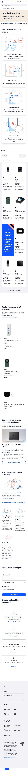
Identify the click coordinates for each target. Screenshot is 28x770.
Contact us (13, 666)
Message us (13, 652)
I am (3, 571)
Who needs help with (7, 579)
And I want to (5, 586)
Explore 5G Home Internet (14, 462)
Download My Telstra (13, 622)
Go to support (13, 636)
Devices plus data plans (7, 23)
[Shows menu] (26, 1)
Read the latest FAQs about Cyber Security (12, 502)
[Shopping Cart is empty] (17, 1)
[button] (22, 156)
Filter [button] (5, 155)
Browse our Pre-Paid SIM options (10, 317)
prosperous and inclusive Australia (9, 758)
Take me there (13, 594)
